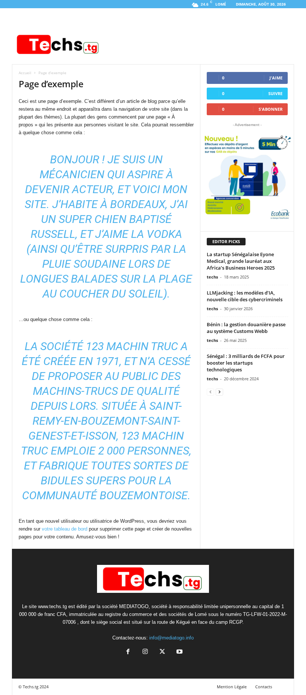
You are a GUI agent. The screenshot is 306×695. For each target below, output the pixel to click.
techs (212, 277)
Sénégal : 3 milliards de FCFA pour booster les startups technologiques (246, 363)
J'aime (275, 78)
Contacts (263, 686)
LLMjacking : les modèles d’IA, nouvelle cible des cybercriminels (244, 296)
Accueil (25, 72)
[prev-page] (210, 392)
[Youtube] (179, 652)
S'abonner (270, 109)
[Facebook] (128, 652)
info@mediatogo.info (171, 638)
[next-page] (219, 392)
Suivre (275, 93)
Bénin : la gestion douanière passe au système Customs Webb (246, 327)
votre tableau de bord (64, 529)
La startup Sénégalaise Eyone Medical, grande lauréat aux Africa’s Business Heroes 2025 (241, 261)
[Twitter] (162, 652)
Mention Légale (232, 686)
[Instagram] (145, 652)
